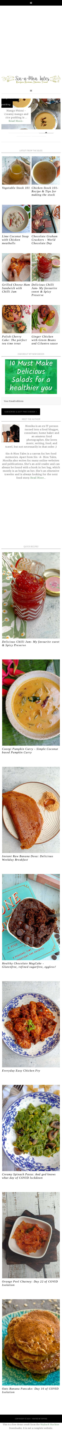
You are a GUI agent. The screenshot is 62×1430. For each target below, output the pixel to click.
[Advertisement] (31, 41)
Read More (9, 121)
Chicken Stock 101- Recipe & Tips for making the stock (45, 191)
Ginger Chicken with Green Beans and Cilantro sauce (45, 340)
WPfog (44, 1419)
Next (56, 114)
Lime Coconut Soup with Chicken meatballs (15, 240)
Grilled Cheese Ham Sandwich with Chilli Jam (16, 288)
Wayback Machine (49, 1424)
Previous (6, 114)
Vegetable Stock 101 (16, 187)
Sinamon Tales (31, 79)
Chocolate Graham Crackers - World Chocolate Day (45, 240)
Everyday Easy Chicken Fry (21, 1070)
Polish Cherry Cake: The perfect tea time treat (14, 340)
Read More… (38, 477)
